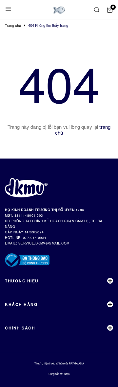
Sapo (66, 374)
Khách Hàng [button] (21, 304)
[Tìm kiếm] (96, 10)
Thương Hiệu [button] (22, 281)
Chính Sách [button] (20, 328)
